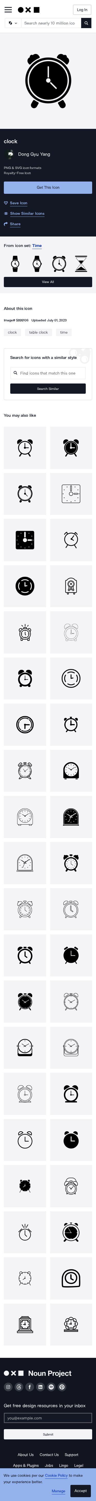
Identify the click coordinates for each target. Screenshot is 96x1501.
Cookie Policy (56, 1475)
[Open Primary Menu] (8, 10)
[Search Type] (13, 23)
